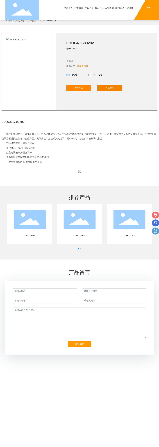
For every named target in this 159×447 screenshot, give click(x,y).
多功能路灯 (33, 20)
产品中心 (19, 20)
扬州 (131, 442)
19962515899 (95, 75)
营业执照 (149, 442)
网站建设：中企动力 (119, 442)
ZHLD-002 (79, 235)
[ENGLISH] (148, 7)
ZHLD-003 (129, 235)
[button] (78, 248)
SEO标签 (139, 442)
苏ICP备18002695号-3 (93, 442)
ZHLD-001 (30, 235)
